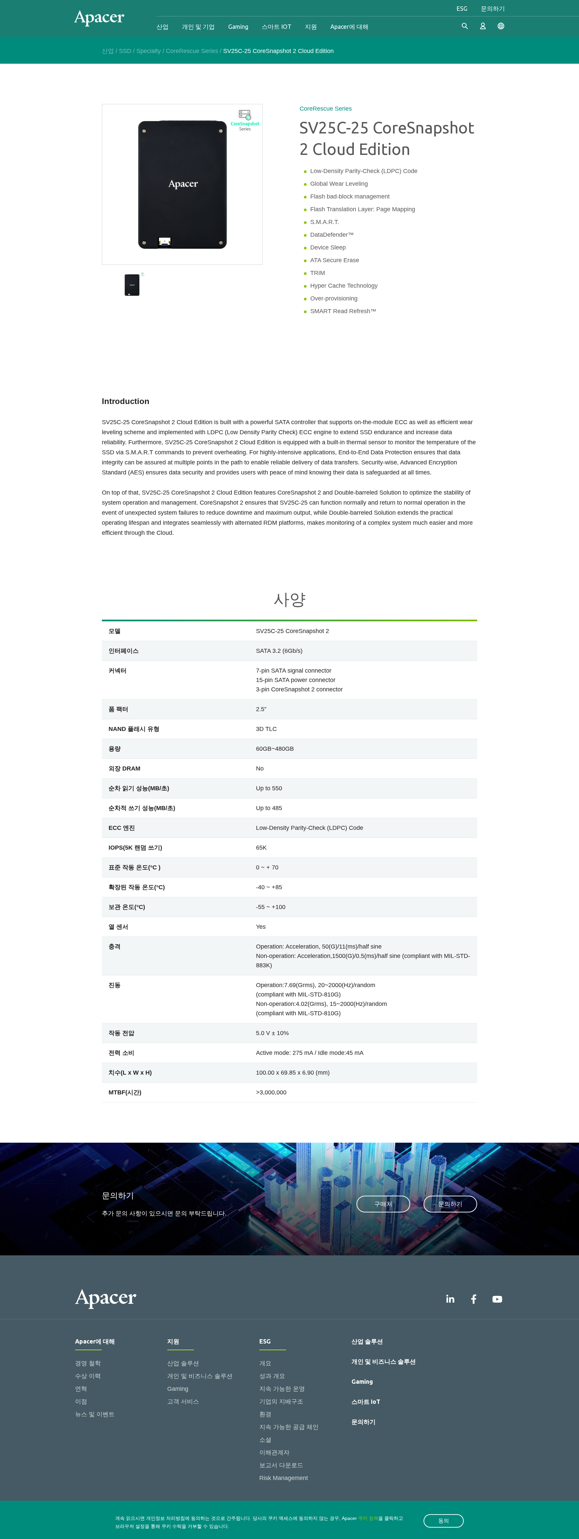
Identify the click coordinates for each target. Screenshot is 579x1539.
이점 (81, 1401)
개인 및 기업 (198, 26)
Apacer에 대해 (349, 26)
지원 (311, 26)
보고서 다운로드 (281, 1465)
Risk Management (283, 1478)
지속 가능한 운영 (282, 1388)
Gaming (238, 26)
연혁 (81, 1388)
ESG (461, 8)
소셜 (265, 1439)
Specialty (148, 51)
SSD (125, 51)
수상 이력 (88, 1376)
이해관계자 (274, 1452)
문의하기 (493, 8)
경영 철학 (88, 1363)
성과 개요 (272, 1376)
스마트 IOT (277, 26)
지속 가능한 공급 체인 (289, 1427)
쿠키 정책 (368, 1518)
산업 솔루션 (183, 1363)
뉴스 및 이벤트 (95, 1414)
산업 (162, 26)
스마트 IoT (365, 1401)
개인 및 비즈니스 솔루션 (200, 1376)
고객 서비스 (183, 1401)
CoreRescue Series (192, 51)
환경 (265, 1414)
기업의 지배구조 (281, 1401)
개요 (265, 1363)
